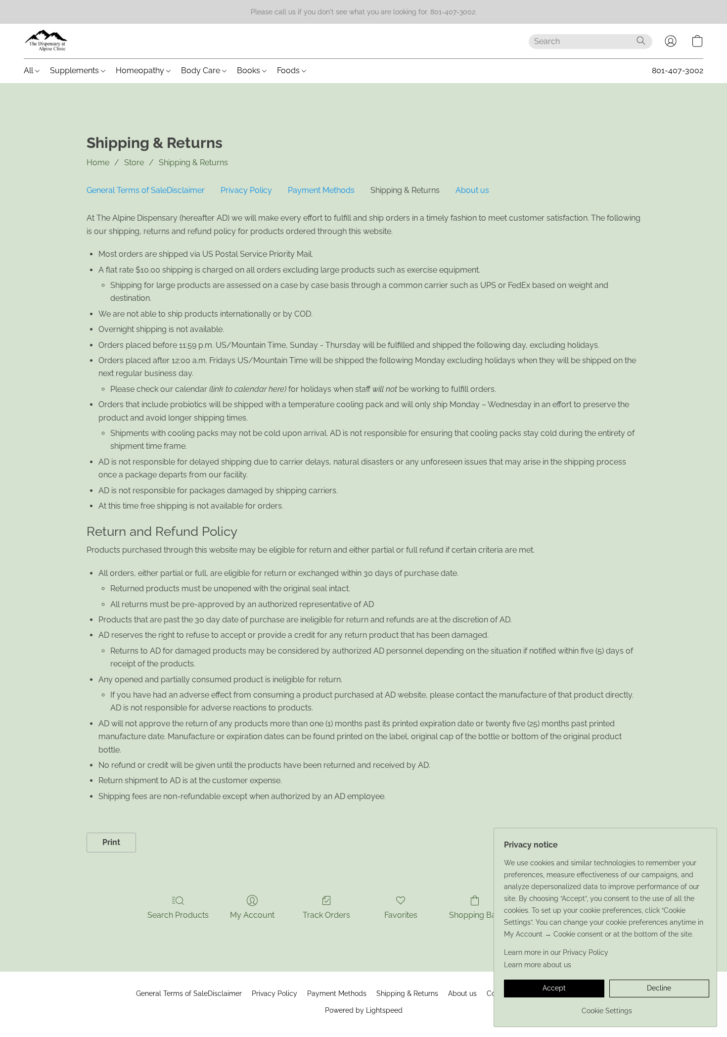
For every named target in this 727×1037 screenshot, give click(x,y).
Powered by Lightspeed (364, 1010)
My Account (252, 915)
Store (134, 162)
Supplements (75, 70)
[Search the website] (641, 40)
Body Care (201, 70)
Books (249, 70)
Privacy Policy (246, 190)
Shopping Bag (475, 915)
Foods (289, 70)
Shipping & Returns (193, 162)
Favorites (400, 915)
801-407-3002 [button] (677, 70)
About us (472, 190)
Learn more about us (537, 965)
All (29, 70)
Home (98, 162)
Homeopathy (141, 70)
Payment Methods (321, 190)
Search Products (178, 915)
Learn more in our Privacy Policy (556, 952)
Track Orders (326, 915)
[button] (46, 41)
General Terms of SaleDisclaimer (146, 190)
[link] (606, 1007)
